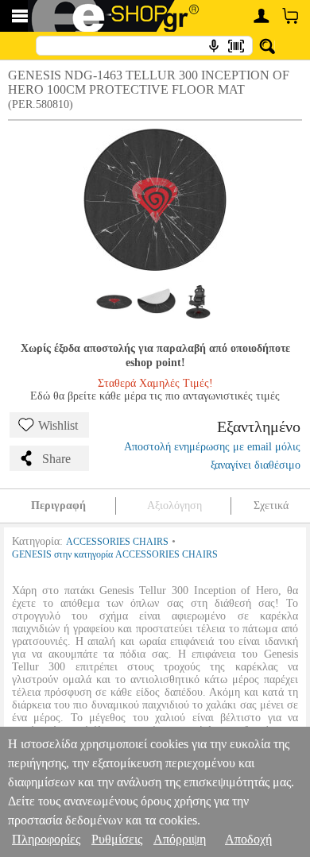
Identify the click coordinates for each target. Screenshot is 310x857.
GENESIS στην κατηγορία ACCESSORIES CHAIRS (115, 554)
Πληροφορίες (46, 839)
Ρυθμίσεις (116, 839)
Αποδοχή (248, 839)
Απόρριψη (179, 839)
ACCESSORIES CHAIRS (117, 541)
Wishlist (58, 425)
